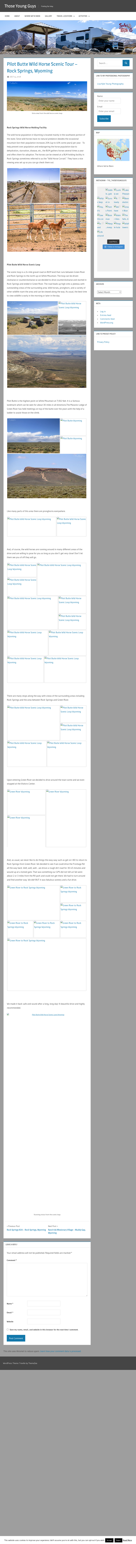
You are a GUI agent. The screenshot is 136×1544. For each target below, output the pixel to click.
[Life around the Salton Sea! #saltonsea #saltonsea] (100, 233)
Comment (12, 1260)
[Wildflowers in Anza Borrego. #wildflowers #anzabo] (125, 225)
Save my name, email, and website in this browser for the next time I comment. (44, 1329)
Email (10, 1312)
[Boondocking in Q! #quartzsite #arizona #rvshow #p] (125, 200)
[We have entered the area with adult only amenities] (117, 208)
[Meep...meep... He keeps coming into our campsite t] (109, 225)
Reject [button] (118, 1540)
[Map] (113, 150)
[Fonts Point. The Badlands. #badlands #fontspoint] (109, 208)
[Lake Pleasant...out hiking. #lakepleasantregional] (125, 191)
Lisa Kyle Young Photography (110, 83)
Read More (127, 1540)
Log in (103, 311)
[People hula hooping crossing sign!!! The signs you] (117, 225)
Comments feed (107, 319)
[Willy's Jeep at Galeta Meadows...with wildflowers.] (100, 200)
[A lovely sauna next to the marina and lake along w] (117, 200)
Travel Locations (64, 16)
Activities (83, 16)
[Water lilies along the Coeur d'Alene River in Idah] (117, 216)
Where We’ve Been (32, 16)
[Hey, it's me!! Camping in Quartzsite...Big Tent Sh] (100, 208)
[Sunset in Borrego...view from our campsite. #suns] (109, 200)
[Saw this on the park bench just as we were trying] (100, 216)
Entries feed (105, 315)
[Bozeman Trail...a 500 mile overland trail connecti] (109, 216)
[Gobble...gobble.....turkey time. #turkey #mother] (109, 191)
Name (10, 1303)
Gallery (48, 16)
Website (10, 1321)
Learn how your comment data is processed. (60, 1351)
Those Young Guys (20, 5)
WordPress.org (106, 322)
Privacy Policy (103, 342)
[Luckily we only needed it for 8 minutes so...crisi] (117, 191)
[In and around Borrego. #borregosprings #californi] (100, 225)
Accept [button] (109, 1540)
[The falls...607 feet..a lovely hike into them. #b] (125, 216)
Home (7, 16)
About (17, 16)
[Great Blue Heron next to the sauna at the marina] (125, 208)
